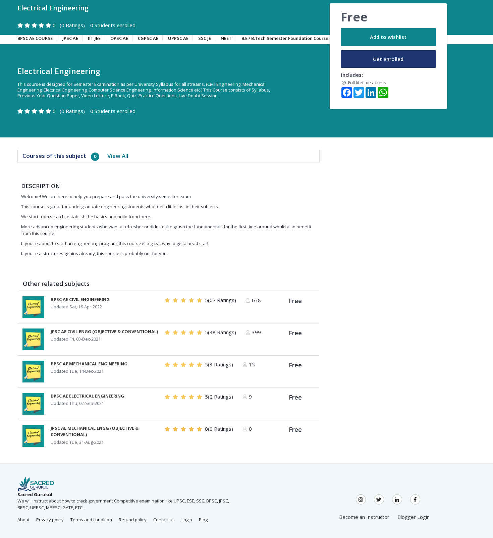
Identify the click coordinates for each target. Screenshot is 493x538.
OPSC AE (119, 38)
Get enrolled (388, 59)
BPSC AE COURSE (35, 38)
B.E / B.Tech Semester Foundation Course (284, 38)
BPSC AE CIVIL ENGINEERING (80, 299)
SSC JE (204, 38)
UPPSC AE (178, 38)
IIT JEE (94, 38)
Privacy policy (50, 520)
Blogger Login (413, 517)
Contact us (164, 520)
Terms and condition (91, 520)
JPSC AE (70, 38)
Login (186, 520)
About (23, 520)
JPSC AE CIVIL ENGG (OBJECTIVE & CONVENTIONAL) (104, 331)
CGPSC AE (148, 38)
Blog (203, 520)
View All (117, 156)
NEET (226, 38)
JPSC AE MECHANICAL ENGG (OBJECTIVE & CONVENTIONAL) (95, 431)
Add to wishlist (388, 37)
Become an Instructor (364, 517)
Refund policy (133, 520)
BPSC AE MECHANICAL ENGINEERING (89, 364)
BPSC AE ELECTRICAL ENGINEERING (87, 396)
